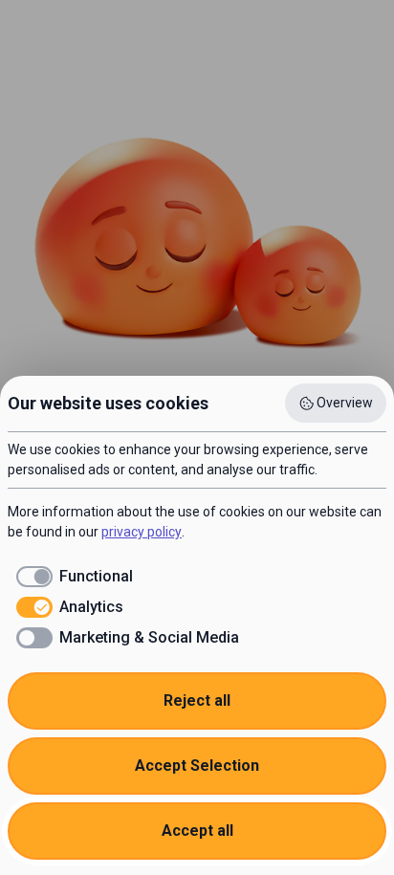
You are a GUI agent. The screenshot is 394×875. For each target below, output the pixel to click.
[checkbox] (70, 576)
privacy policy (141, 531)
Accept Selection (197, 765)
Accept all (197, 830)
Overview (345, 402)
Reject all (197, 700)
